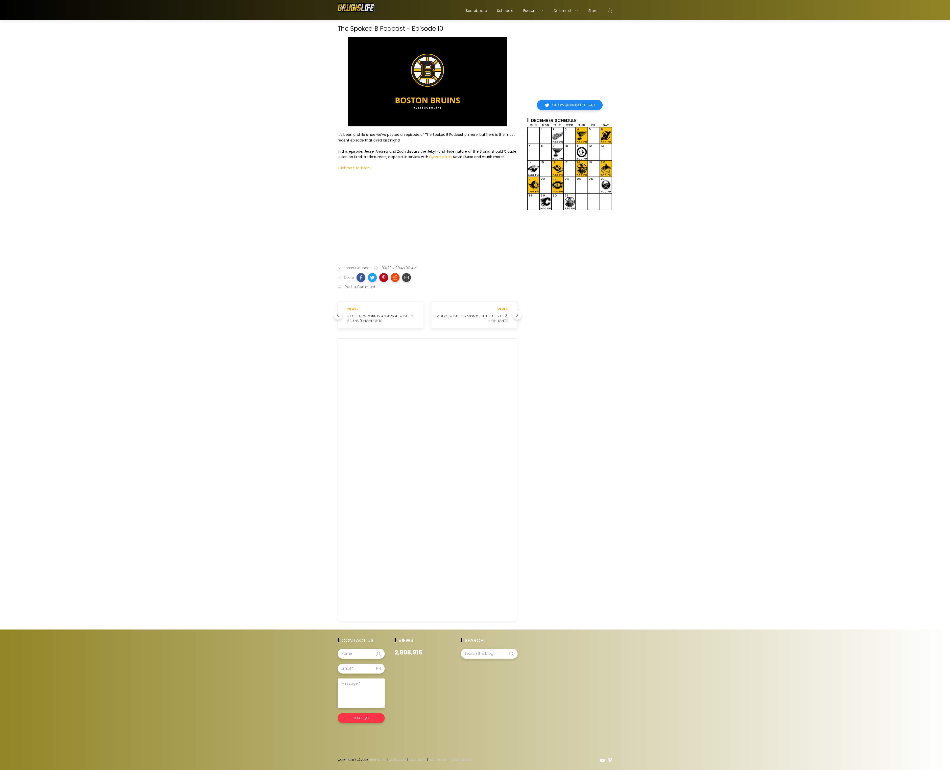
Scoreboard (476, 10)
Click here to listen (354, 167)
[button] (360, 277)
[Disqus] (427, 413)
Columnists (563, 10)
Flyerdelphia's (440, 156)
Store (592, 10)
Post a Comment (359, 286)
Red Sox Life (417, 760)
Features (531, 10)
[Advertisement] (427, 222)
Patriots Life (438, 760)
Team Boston (460, 760)
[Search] (609, 10)
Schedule (505, 10)
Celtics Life (397, 760)
